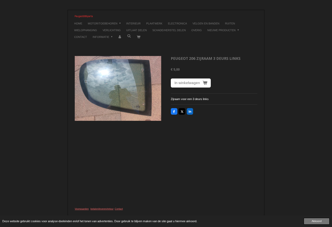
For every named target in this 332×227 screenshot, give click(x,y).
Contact (119, 209)
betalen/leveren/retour (102, 209)
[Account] (120, 37)
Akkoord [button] (317, 221)
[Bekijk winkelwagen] (138, 37)
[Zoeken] (129, 36)
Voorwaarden (82, 209)
